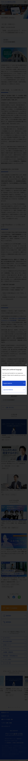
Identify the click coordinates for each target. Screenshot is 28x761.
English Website (7, 383)
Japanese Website (8, 389)
